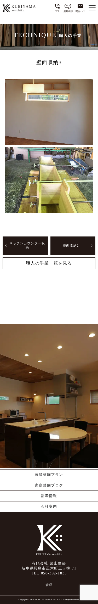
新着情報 (49, 496)
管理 (49, 585)
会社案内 (49, 507)
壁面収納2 (71, 245)
